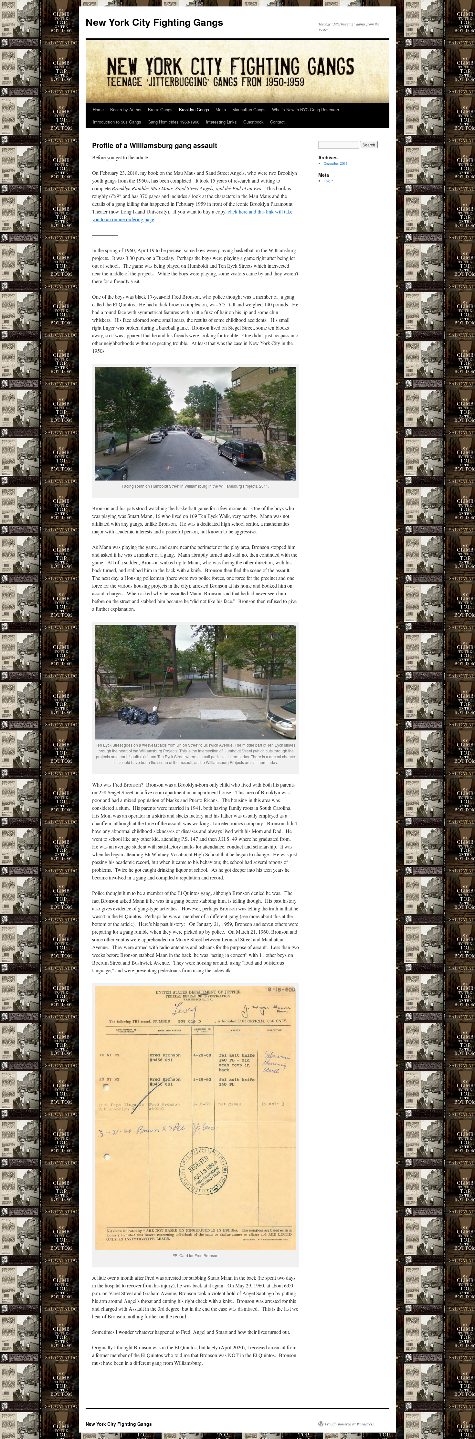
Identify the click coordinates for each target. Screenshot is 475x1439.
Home (98, 109)
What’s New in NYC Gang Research (305, 109)
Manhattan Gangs (249, 109)
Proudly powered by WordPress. (350, 1423)
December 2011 (335, 163)
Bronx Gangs (160, 109)
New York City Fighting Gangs (154, 22)
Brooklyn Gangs (194, 109)
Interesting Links (221, 122)
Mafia (221, 109)
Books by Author (126, 109)
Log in (328, 180)
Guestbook (253, 122)
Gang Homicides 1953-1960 (173, 122)
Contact (277, 122)
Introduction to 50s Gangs (117, 122)
